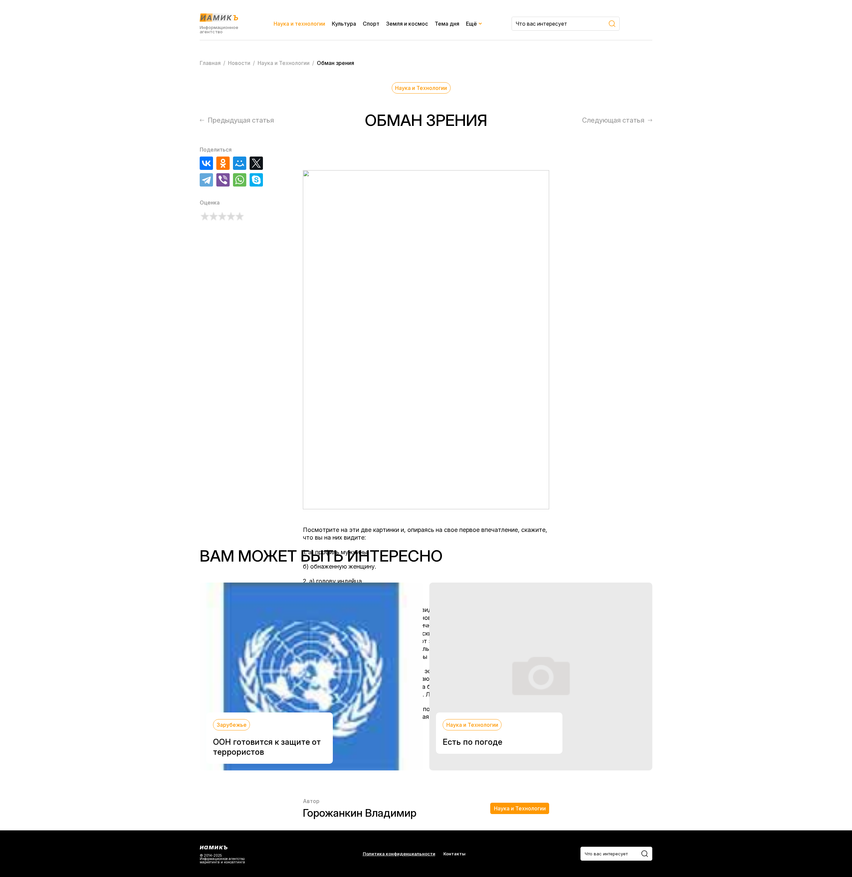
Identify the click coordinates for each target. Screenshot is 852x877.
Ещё (471, 23)
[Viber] (223, 180)
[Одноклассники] (223, 163)
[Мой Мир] (239, 163)
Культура (344, 23)
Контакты (454, 854)
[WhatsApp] (239, 180)
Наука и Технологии (421, 88)
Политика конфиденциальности (399, 854)
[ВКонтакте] (206, 163)
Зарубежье (232, 724)
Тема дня (447, 23)
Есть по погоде (472, 742)
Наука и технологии (299, 23)
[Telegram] (206, 180)
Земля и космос (407, 23)
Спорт (371, 23)
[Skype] (256, 180)
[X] (256, 163)
